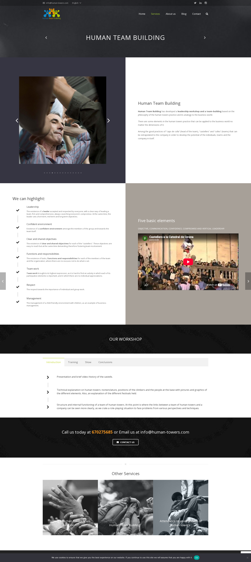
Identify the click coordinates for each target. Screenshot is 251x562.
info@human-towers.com (57, 3)
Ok (196, 557)
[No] (247, 557)
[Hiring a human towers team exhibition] (46, 37)
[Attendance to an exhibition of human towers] (204, 37)
